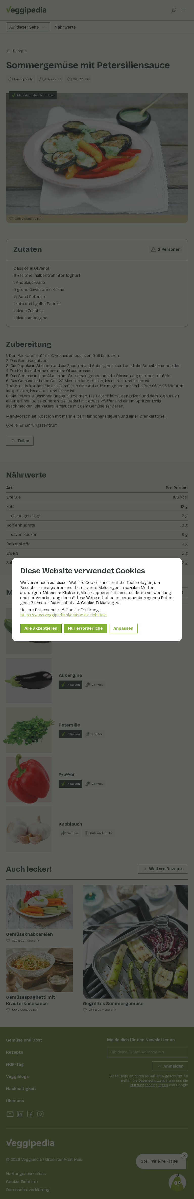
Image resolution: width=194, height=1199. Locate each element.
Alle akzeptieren (41, 628)
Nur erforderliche (85, 628)
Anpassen (123, 628)
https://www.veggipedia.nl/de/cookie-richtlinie (63, 615)
